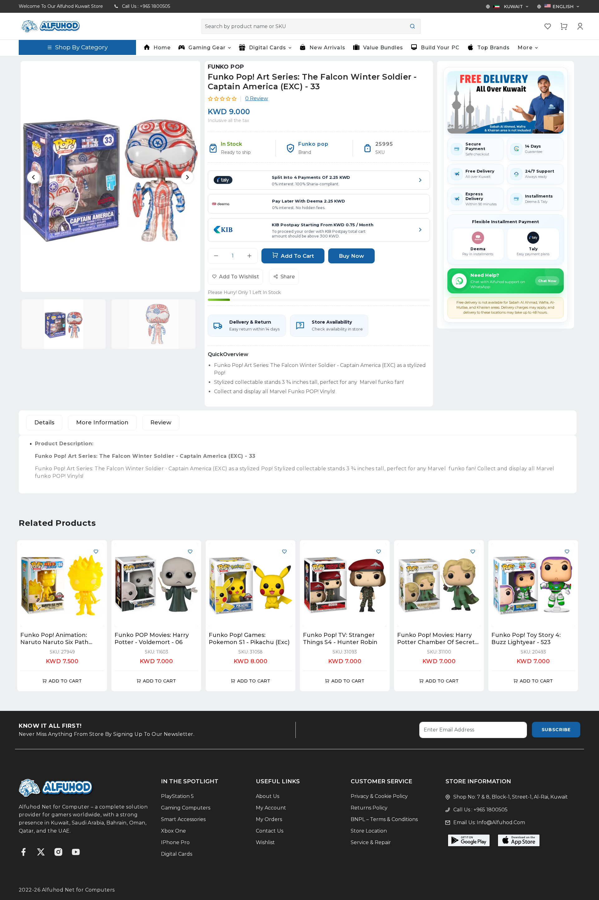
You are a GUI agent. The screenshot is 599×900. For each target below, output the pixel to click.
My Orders (269, 819)
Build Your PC (440, 48)
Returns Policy (369, 808)
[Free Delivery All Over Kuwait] (505, 102)
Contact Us (269, 831)
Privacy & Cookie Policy (379, 796)
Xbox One (173, 831)
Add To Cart (297, 255)
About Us (267, 796)
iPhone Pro (175, 842)
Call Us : (146, 6)
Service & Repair (371, 842)
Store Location (369, 831)
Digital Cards (176, 854)
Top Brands (493, 48)
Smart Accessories (183, 819)
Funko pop (226, 66)
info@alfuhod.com (501, 822)
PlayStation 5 (177, 796)
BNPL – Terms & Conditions (384, 819)
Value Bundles (383, 48)
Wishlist (265, 842)
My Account (271, 808)
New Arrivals (327, 48)
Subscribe (556, 729)
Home (162, 48)
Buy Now (351, 255)
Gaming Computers (185, 808)
